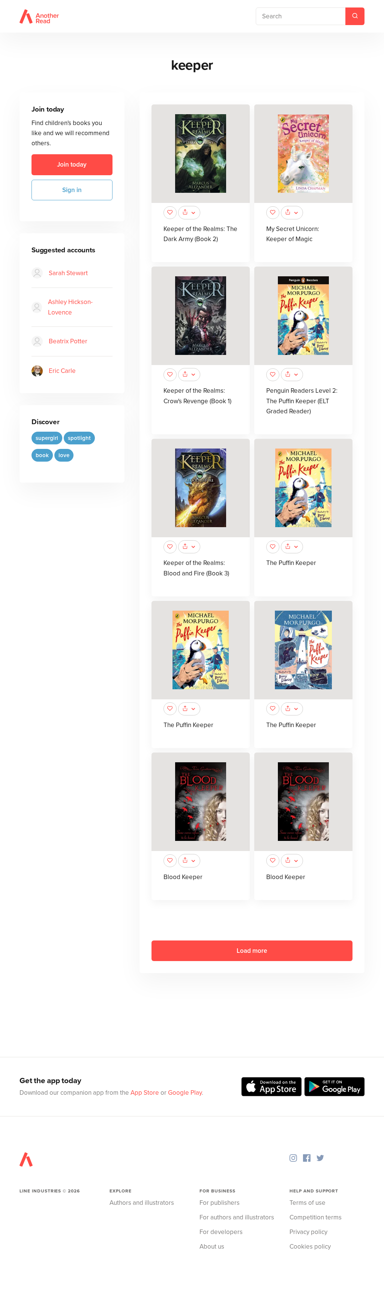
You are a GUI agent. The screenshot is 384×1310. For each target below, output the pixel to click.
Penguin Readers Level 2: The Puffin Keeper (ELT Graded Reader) (302, 401)
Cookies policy (310, 1246)
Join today (72, 164)
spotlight (79, 438)
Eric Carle (62, 371)
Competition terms (316, 1217)
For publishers (220, 1203)
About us (212, 1246)
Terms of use (308, 1203)
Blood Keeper (183, 877)
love (63, 455)
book (42, 455)
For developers (221, 1232)
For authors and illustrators (237, 1217)
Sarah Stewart (68, 273)
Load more (252, 951)
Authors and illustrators (142, 1203)
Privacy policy (308, 1232)
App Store (144, 1093)
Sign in (72, 190)
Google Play (185, 1093)
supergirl (47, 438)
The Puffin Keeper (291, 563)
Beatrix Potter (68, 341)
